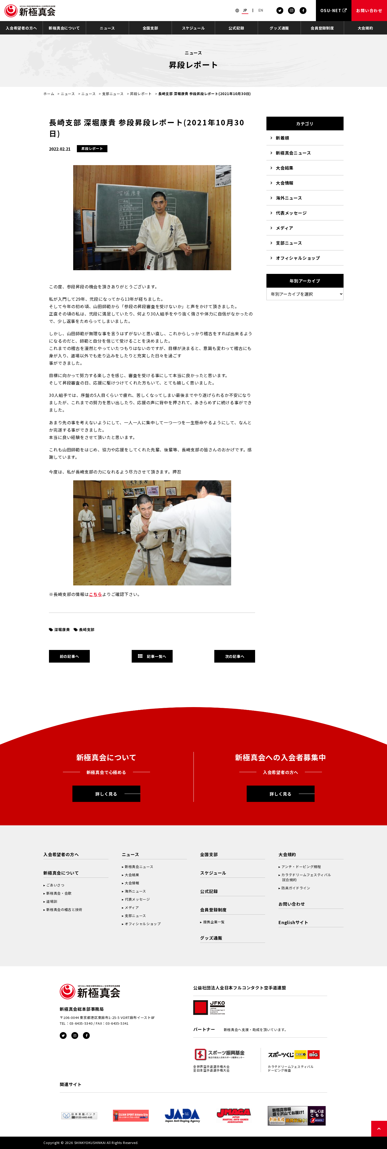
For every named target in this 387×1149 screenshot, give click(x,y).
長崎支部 (87, 629)
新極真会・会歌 (59, 893)
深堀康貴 (62, 629)
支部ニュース (113, 93)
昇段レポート (141, 93)
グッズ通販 (279, 28)
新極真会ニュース (293, 153)
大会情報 (285, 183)
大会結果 (285, 168)
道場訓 (51, 901)
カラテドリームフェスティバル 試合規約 (305, 877)
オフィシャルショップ (298, 258)
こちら (95, 594)
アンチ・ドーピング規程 (301, 866)
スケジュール (193, 28)
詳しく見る (106, 794)
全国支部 (150, 28)
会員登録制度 (322, 28)
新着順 (282, 138)
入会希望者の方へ (21, 28)
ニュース (107, 28)
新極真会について (64, 28)
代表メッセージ (291, 213)
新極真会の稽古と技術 (64, 909)
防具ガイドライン (295, 887)
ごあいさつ (55, 884)
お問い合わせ (292, 904)
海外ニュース (289, 198)
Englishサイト (294, 922)
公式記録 (236, 28)
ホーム (48, 93)
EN (261, 10)
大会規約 (365, 28)
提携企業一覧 (214, 921)
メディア (284, 228)
